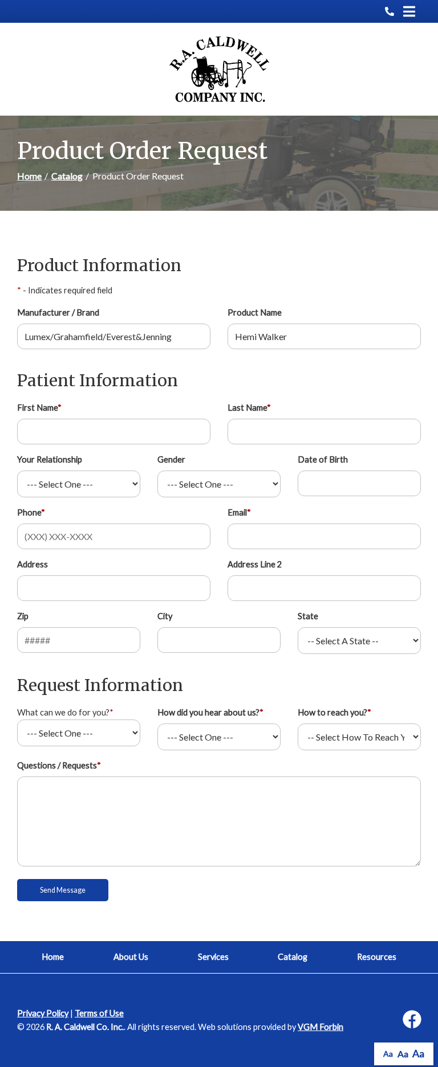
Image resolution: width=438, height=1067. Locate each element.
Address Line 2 (255, 564)
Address (32, 564)
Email (239, 512)
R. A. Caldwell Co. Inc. (85, 1027)
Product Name (255, 312)
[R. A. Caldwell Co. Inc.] (219, 69)
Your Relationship (49, 459)
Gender (171, 459)
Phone (31, 512)
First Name (39, 407)
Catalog (67, 175)
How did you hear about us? (210, 712)
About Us (130, 957)
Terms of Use (99, 1013)
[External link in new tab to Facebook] (412, 1020)
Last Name (249, 407)
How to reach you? (334, 712)
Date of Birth (323, 459)
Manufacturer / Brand (58, 312)
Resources (376, 957)
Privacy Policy (42, 1013)
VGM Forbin (320, 1027)
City (164, 616)
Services (213, 957)
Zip (23, 616)
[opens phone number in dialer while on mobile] (394, 11)
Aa (388, 1053)
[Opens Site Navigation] (409, 11)
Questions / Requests (59, 765)
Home (29, 175)
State (308, 616)
